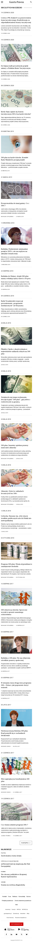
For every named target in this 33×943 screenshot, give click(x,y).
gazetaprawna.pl (8, 913)
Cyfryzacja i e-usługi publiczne (9, 861)
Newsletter (22, 913)
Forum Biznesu (10, 917)
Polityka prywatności (7, 900)
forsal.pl (13, 909)
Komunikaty (22, 896)
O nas (9, 896)
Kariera (28, 896)
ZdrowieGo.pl (16, 913)
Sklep (28, 913)
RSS (16, 904)
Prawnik (3, 871)
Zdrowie (3, 882)
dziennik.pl (7, 909)
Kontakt (4, 896)
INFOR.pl (19, 909)
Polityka (3, 853)
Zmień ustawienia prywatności (23, 900)
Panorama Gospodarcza (20, 917)
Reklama (14, 896)
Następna (25, 843)
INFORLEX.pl (25, 909)
